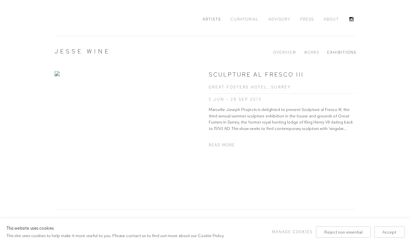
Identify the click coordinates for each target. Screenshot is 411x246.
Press (307, 19)
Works (311, 52)
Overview (284, 52)
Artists (212, 19)
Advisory (279, 19)
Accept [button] (389, 232)
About (331, 19)
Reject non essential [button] (343, 232)
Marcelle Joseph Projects (93, 18)
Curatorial (245, 19)
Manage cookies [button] (292, 231)
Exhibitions (341, 52)
